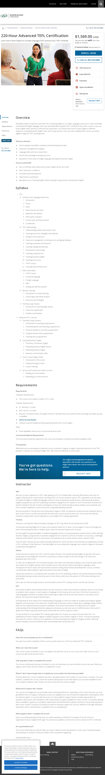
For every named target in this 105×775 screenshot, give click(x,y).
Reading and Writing (26, 28)
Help (72, 759)
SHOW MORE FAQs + (23, 738)
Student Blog (89, 755)
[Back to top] (52, 752)
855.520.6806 (5, 151)
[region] (21, 757)
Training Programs (12, 28)
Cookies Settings (21, 768)
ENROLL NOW (88, 53)
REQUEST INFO (94, 101)
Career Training (44, 755)
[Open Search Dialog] (101, 3)
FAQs (4, 135)
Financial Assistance (77, 757)
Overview (5, 117)
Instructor (5, 131)
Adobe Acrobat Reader (27, 420)
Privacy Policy (67, 770)
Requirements (7, 126)
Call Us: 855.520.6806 (94, 28)
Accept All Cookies (21, 762)
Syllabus (5, 122)
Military (73, 755)
